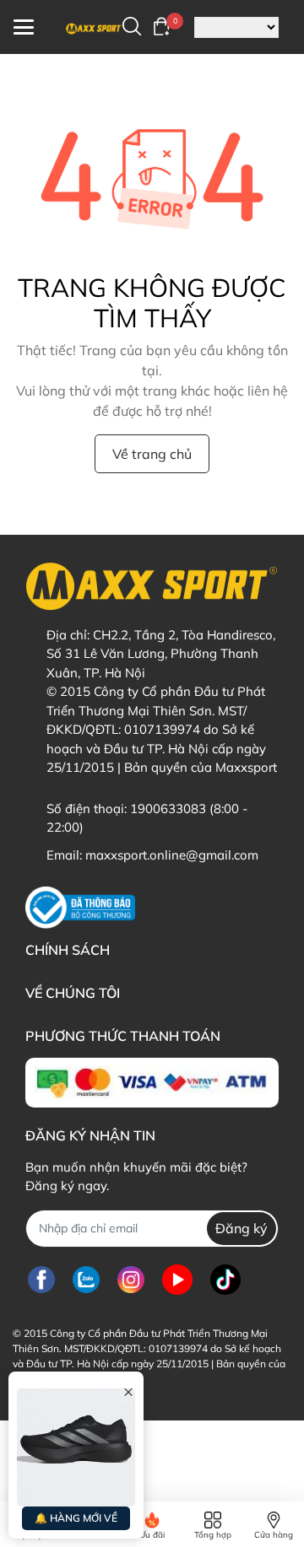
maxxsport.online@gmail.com (171, 855)
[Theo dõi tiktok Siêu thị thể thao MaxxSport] (225, 1280)
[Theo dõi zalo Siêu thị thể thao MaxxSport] (86, 1280)
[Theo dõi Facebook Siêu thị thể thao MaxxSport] (41, 1280)
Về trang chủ (152, 453)
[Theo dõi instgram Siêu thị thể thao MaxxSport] (131, 1280)
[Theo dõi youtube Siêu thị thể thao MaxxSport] (177, 1280)
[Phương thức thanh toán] (152, 1083)
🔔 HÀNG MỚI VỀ (76, 1518)
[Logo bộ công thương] (80, 907)
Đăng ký (241, 1228)
